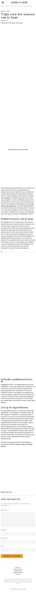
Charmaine (4, 20)
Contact (18, 574)
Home (2, 6)
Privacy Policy (18, 569)
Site (2, 546)
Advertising (18, 570)
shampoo (7, 198)
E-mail (4, 538)
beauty (7, 6)
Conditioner (4, 384)
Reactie (5, 510)
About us (18, 567)
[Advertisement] (18, 168)
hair (12, 6)
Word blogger (18, 572)
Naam (4, 530)
